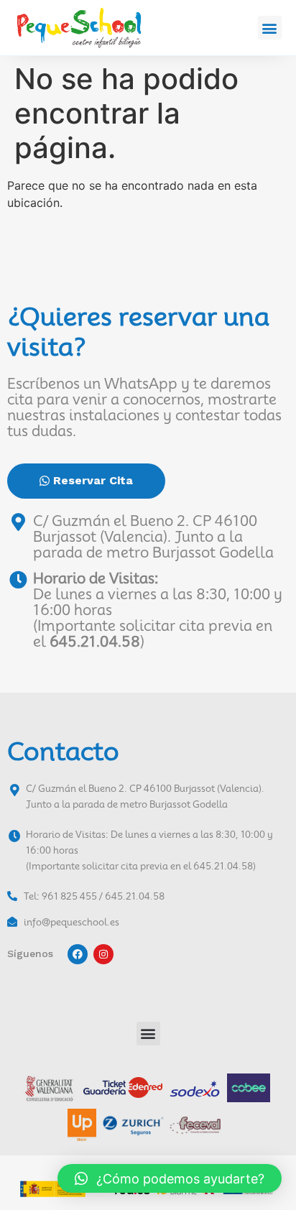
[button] (270, 28)
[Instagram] (103, 954)
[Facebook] (78, 954)
